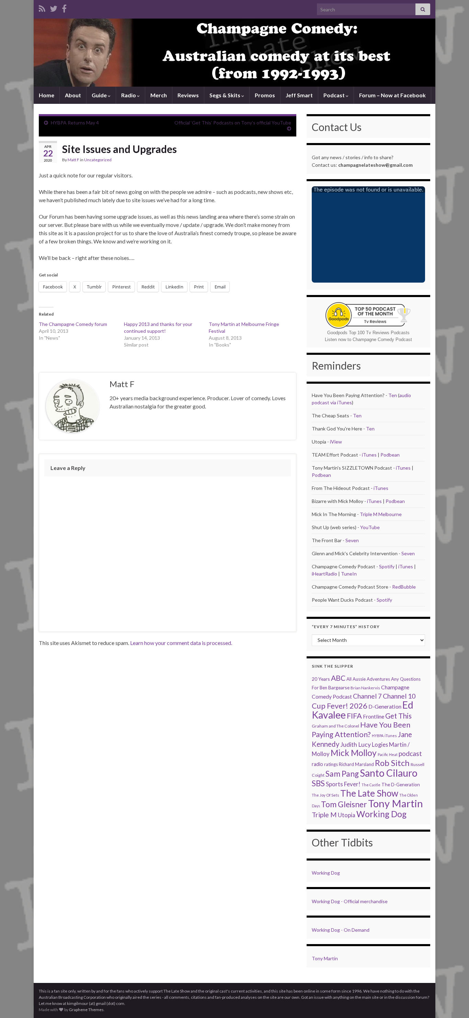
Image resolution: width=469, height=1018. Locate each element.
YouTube (370, 527)
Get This (398, 716)
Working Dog (381, 814)
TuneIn (349, 574)
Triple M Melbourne (381, 514)
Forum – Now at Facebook (392, 95)
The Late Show (369, 793)
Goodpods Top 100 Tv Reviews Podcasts (368, 332)
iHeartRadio (325, 574)
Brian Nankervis (365, 688)
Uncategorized (98, 159)
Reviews (188, 95)
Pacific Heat (388, 754)
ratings (331, 764)
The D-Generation (400, 784)
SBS (318, 783)
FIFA (354, 715)
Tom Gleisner (344, 804)
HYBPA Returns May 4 (75, 122)
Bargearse (339, 687)
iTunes (369, 455)
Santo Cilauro (388, 773)
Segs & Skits (225, 95)
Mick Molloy (354, 753)
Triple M (324, 815)
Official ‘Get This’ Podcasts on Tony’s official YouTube (232, 122)
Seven (352, 540)
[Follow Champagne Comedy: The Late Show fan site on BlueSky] (53, 7)
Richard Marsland (356, 764)
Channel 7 (367, 696)
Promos (265, 95)
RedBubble (404, 587)
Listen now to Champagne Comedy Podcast (368, 339)
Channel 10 (399, 696)
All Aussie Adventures (368, 679)
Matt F (73, 159)
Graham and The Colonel (335, 726)
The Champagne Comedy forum (73, 324)
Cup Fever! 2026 (339, 705)
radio (317, 764)
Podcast (334, 95)
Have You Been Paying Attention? (361, 729)
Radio (129, 95)
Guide (100, 95)
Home (46, 95)
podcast (410, 753)
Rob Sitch (392, 763)
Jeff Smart (299, 95)
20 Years (321, 679)
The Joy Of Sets (325, 795)
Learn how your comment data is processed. (181, 642)
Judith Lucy (355, 744)
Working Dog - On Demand (340, 930)
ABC (338, 678)
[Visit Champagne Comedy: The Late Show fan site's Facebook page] (64, 7)
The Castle (371, 784)
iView (336, 442)
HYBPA (378, 735)
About (73, 95)
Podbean (390, 455)
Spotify (386, 566)
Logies (380, 744)
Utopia (346, 815)
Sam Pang (342, 773)
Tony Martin (395, 803)
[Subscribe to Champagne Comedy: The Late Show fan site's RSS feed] (42, 7)
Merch (158, 95)
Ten (392, 395)
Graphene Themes (86, 1009)
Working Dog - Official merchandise (350, 901)
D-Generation (384, 706)
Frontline (373, 716)
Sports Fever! (343, 784)
